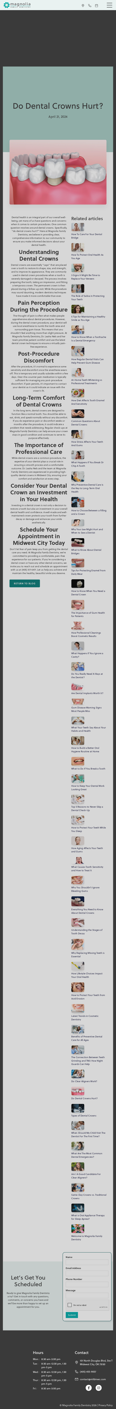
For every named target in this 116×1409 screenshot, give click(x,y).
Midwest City (44, 475)
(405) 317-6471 (29, 569)
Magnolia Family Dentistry (26, 336)
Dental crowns (18, 264)
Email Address (73, 1268)
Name (69, 1257)
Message (71, 1290)
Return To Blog (24, 583)
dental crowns (45, 227)
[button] (109, 5)
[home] (20, 5)
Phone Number (74, 1279)
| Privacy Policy (105, 1405)
